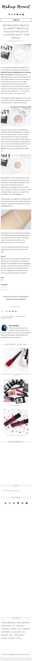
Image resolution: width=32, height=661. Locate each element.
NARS (11, 635)
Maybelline (4, 635)
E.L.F (14, 625)
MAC (24, 632)
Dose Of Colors (6, 625)
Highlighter (20, 316)
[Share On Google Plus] (16, 311)
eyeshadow (11, 638)
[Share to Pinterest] (13, 311)
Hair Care (13, 629)
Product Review (6, 318)
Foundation (5, 629)
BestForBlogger (26, 659)
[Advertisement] (16, 525)
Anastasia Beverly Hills (8, 622)
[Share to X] (9, 311)
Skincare (4, 638)
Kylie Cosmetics (6, 632)
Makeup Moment (13, 659)
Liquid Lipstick (16, 632)
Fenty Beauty (5, 289)
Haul (19, 629)
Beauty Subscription (23, 622)
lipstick (19, 638)
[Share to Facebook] (6, 311)
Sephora (3, 287)
